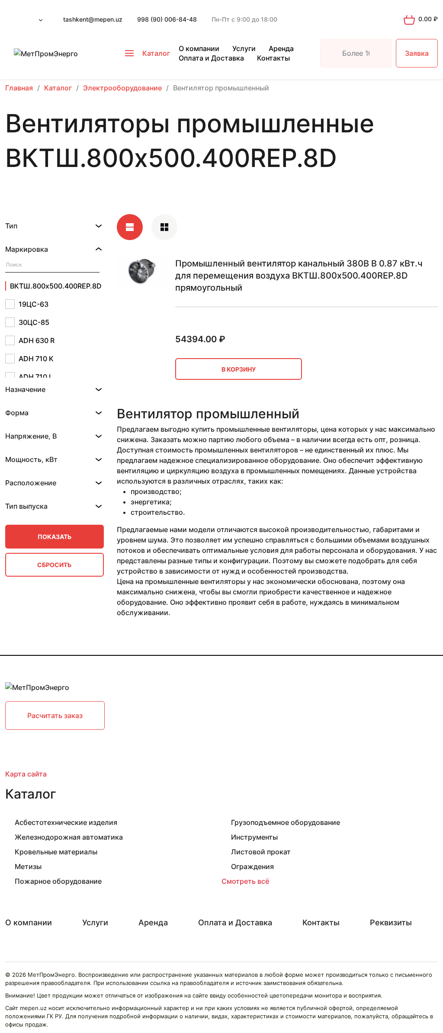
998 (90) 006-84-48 (167, 19)
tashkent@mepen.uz (92, 19)
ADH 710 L (36, 376)
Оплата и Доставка (211, 58)
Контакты (273, 58)
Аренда (281, 48)
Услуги (244, 48)
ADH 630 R (37, 340)
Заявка (417, 53)
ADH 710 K (36, 358)
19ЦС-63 (33, 304)
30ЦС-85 (34, 322)
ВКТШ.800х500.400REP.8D (55, 286)
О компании (199, 48)
